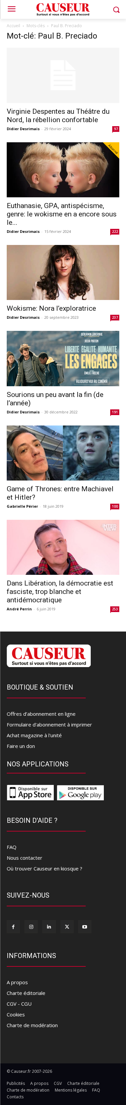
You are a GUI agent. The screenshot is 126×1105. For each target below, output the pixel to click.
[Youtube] (84, 926)
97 (116, 129)
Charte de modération (32, 1025)
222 (115, 231)
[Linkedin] (48, 926)
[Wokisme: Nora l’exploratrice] (63, 272)
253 (115, 609)
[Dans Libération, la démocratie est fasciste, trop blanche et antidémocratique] (63, 547)
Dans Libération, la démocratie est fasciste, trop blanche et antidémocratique (60, 591)
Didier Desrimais (23, 128)
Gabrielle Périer (22, 506)
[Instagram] (31, 926)
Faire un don (21, 746)
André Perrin (19, 608)
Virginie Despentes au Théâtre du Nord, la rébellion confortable (58, 115)
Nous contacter (24, 857)
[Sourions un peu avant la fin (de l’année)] (63, 358)
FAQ (11, 847)
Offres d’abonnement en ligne (41, 713)
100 (115, 506)
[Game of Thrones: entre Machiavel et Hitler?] (63, 453)
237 (115, 317)
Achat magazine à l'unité (34, 735)
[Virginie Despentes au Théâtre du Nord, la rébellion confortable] (63, 75)
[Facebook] (13, 926)
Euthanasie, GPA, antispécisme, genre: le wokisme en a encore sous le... (62, 214)
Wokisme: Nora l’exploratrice (51, 308)
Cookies (16, 1014)
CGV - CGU (19, 1003)
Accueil (13, 26)
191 (115, 412)
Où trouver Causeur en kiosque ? (44, 868)
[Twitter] (67, 926)
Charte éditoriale (26, 993)
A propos (17, 982)
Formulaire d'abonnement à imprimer (49, 724)
